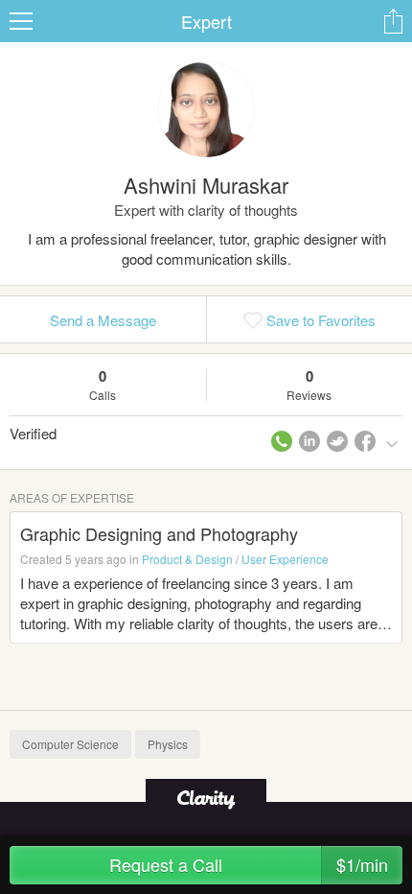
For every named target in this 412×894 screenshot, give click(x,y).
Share (393, 21)
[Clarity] (206, 797)
